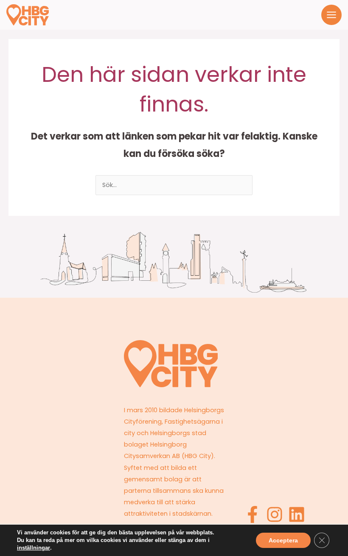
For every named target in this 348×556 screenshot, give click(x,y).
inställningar (33, 548)
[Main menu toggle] (331, 15)
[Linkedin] (296, 514)
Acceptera (283, 540)
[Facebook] (252, 514)
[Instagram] (274, 514)
